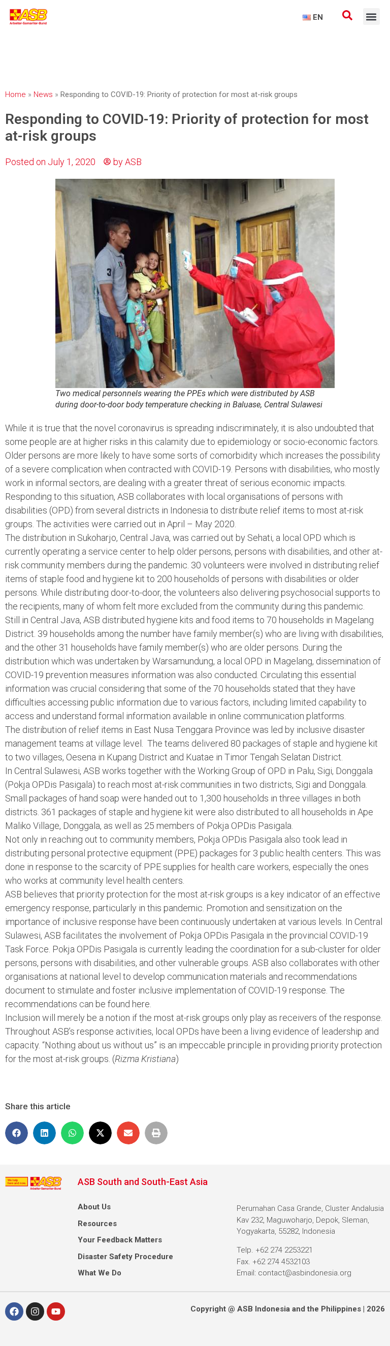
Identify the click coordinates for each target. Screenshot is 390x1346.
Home (15, 94)
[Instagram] (35, 1311)
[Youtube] (56, 1311)
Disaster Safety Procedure (125, 1256)
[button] (371, 16)
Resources (97, 1223)
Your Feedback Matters (120, 1239)
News (43, 94)
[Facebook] (14, 1311)
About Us (94, 1206)
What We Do (99, 1272)
